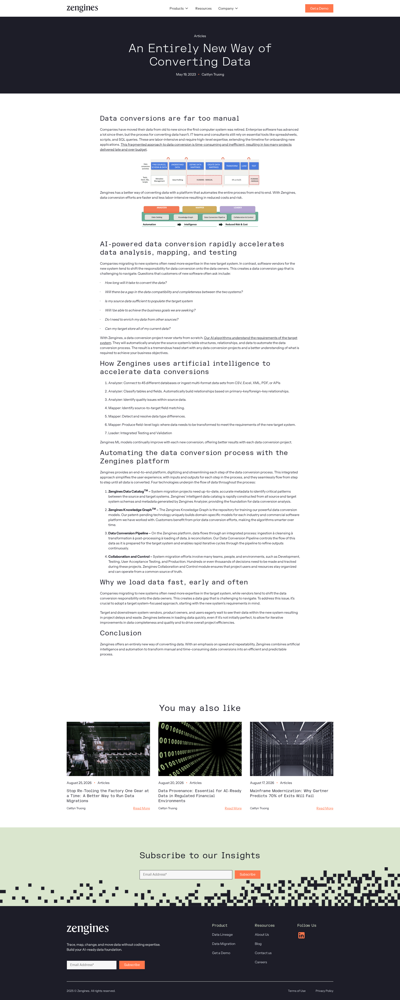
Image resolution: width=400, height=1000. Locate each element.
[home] (82, 8)
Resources (203, 8)
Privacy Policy (324, 991)
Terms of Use (297, 991)
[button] (179, 8)
